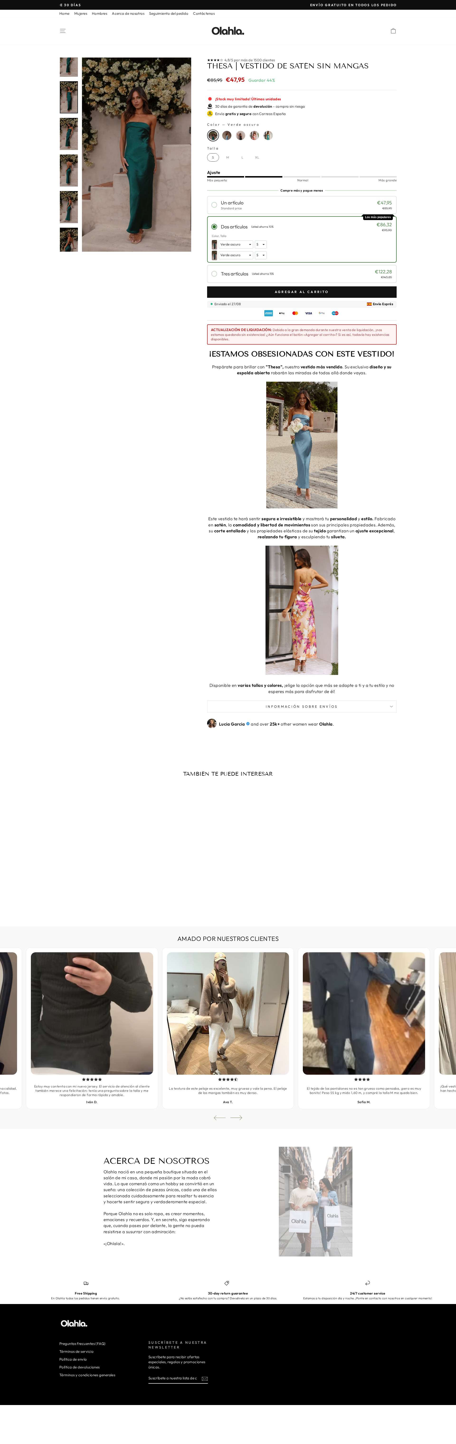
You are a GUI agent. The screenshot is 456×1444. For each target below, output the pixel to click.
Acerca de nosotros (128, 13)
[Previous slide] (220, 1117)
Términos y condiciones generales (87, 1375)
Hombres (99, 13)
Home (64, 13)
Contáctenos (204, 13)
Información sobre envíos (302, 706)
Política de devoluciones (79, 1367)
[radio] (213, 135)
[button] (302, 205)
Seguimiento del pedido (168, 13)
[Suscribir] (205, 1378)
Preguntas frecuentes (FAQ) (82, 1343)
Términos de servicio (76, 1351)
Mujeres (80, 13)
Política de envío (73, 1359)
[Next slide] (236, 1117)
